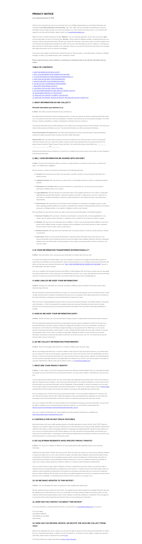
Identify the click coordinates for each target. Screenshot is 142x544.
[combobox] (139, 543)
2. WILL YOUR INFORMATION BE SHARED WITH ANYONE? (51, 74)
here (66, 535)
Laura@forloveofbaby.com (76, 32)
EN (138, 543)
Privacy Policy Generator (68, 539)
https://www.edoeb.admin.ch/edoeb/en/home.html (47, 414)
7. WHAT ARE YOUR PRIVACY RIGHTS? (44, 86)
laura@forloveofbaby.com (82, 361)
